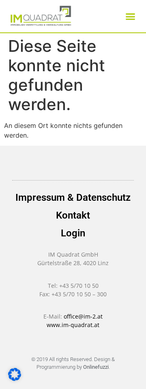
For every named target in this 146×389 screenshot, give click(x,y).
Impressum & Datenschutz (73, 197)
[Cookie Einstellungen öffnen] (14, 378)
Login (73, 233)
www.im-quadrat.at (73, 325)
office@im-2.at (83, 316)
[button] (130, 16)
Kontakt (73, 215)
